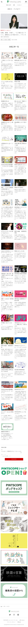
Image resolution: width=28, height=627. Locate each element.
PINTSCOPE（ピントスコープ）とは (10, 620)
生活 (6, 39)
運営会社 (19, 622)
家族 (9, 39)
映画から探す (8, 4)
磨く (2, 39)
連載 (14, 4)
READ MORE (14, 459)
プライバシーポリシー (11, 622)
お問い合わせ (21, 620)
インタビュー (19, 4)
